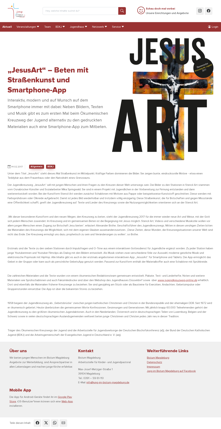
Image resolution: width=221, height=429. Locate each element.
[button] (37, 423)
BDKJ (50, 166)
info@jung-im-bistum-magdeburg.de (108, 382)
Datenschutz (154, 362)
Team (47, 27)
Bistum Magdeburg (158, 357)
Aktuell (7, 27)
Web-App (67, 401)
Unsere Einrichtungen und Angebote (167, 11)
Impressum (153, 366)
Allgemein (36, 166)
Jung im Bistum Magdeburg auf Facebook (171, 371)
